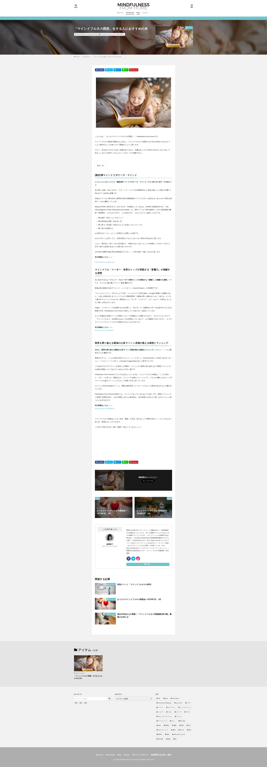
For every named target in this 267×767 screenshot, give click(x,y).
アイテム (112, 34)
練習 (168, 734)
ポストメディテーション (165, 716)
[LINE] (125, 69)
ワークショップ (162, 721)
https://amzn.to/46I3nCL (104, 330)
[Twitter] (109, 69)
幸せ (189, 725)
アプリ (189, 703)
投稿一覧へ (147, 564)
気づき (182, 730)
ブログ (188, 712)
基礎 (175, 725)
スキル (170, 712)
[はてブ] (117, 69)
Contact (145, 13)
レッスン (179, 716)
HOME (78, 57)
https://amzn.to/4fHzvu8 (104, 262)
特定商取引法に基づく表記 (161, 755)
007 (159, 698)
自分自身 (160, 739)
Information (130, 13)
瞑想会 (160, 734)
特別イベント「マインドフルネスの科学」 (135, 584)
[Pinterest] (133, 69)
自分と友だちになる (179, 734)
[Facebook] (99, 69)
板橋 (85, 702)
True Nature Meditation (164, 703)
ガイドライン (171, 707)
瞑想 (76, 702)
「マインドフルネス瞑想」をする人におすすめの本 (107, 57)
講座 (81, 702)
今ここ (173, 721)
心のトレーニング (163, 730)
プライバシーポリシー (140, 755)
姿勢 (182, 725)
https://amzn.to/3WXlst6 (104, 408)
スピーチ (178, 712)
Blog (138, 13)
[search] (109, 698)
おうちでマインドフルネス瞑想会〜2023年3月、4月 (139, 599)
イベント (160, 707)
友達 (159, 725)
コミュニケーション (185, 707)
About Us (120, 13)
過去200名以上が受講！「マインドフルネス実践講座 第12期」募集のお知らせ (144, 615)
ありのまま (179, 703)
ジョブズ (160, 712)
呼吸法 (167, 725)
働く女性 (182, 721)
